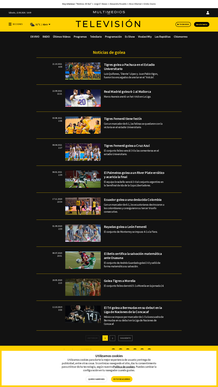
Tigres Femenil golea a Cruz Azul (127, 145)
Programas (80, 36)
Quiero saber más (96, 379)
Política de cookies (124, 367)
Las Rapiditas (163, 36)
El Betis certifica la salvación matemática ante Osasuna (133, 255)
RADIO (46, 36)
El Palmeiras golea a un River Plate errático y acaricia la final (134, 174)
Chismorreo (181, 36)
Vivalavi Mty (145, 36)
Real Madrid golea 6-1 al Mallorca (127, 91)
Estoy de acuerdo (121, 379)
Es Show (130, 36)
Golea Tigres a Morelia (119, 280)
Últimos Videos (62, 36)
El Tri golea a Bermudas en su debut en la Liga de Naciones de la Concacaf (133, 309)
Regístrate (201, 24)
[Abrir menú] (10, 24)
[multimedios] (109, 13)
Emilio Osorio (150, 4)
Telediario (96, 36)
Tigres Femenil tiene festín (123, 118)
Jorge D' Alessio (100, 4)
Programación (113, 36)
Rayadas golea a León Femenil (125, 226)
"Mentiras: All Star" (84, 4)
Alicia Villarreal (135, 4)
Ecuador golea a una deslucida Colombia (133, 199)
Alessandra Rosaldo (118, 4)
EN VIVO (34, 36)
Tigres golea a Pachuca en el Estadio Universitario (129, 66)
